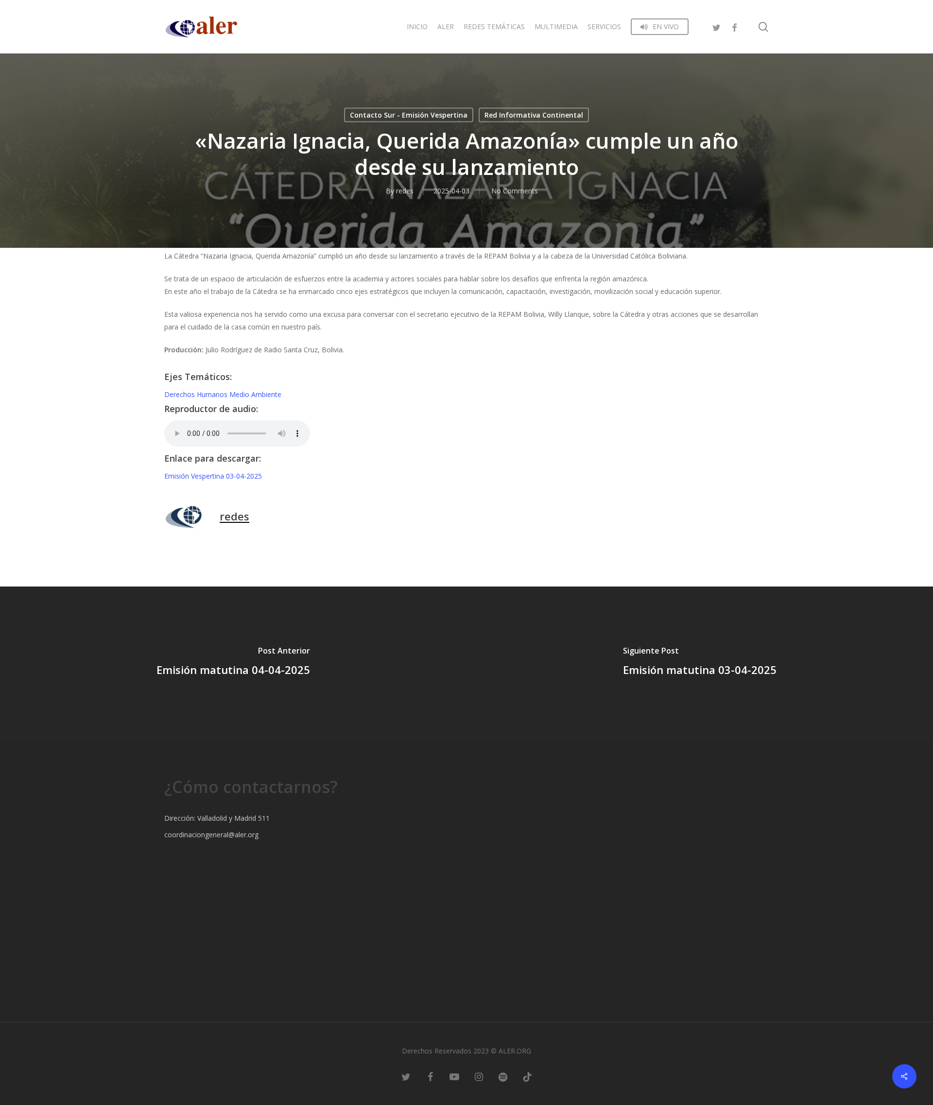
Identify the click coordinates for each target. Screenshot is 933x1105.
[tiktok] (527, 1076)
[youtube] (454, 1076)
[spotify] (503, 1076)
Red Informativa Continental (533, 115)
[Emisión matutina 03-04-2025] (699, 663)
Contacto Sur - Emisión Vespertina (408, 115)
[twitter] (717, 26)
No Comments (514, 190)
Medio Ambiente (255, 394)
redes (405, 190)
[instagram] (478, 1076)
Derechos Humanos (196, 394)
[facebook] (734, 26)
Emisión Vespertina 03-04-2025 (213, 476)
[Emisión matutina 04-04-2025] (233, 663)
